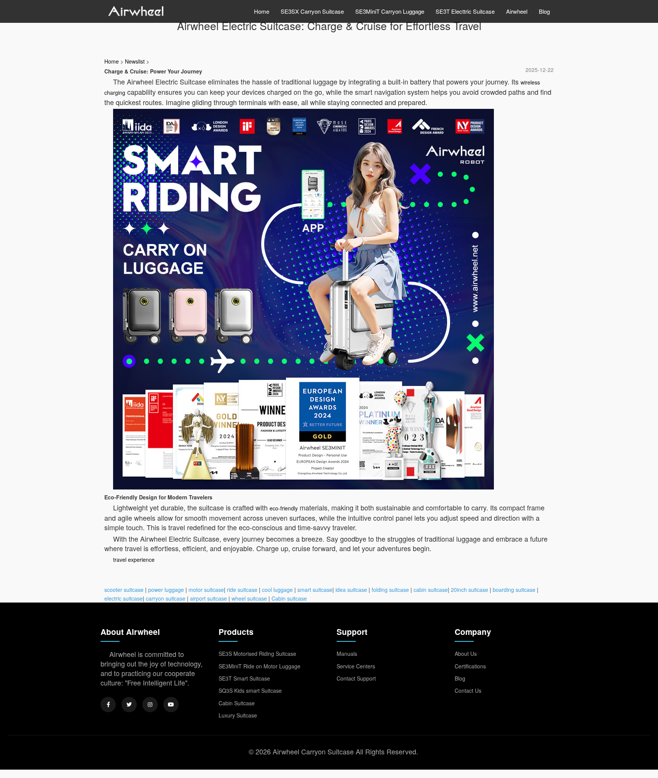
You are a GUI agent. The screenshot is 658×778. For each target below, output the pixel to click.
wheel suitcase (249, 598)
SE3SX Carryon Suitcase (312, 11)
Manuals (347, 653)
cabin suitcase (431, 589)
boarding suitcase (514, 589)
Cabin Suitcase (237, 703)
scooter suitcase (124, 589)
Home (261, 11)
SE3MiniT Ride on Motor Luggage (259, 666)
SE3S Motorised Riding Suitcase (257, 653)
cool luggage (277, 589)
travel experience (134, 559)
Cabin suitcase (289, 598)
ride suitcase (242, 589)
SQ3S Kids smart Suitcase (250, 690)
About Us (466, 653)
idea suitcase (351, 589)
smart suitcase (314, 589)
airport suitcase (208, 598)
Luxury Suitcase (238, 715)
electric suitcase (123, 598)
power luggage (166, 589)
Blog (544, 11)
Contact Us (468, 690)
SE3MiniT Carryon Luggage (389, 11)
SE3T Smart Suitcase (244, 678)
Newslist (135, 61)
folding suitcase (390, 589)
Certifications (470, 666)
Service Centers (356, 666)
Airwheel (516, 11)
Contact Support (356, 678)
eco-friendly (284, 508)
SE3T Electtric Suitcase (465, 11)
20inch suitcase (469, 589)
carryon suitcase (165, 598)
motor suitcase (206, 589)
